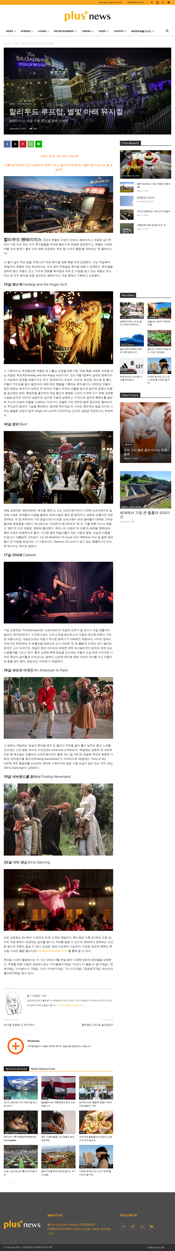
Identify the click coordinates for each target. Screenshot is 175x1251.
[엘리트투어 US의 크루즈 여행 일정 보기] (132, 338)
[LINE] (38, 144)
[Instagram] (157, 2)
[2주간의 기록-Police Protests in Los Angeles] (21, 1122)
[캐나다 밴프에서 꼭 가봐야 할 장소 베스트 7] (21, 1088)
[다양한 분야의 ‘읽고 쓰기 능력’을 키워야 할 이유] (96, 1156)
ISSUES (124, 317)
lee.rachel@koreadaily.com (71, 1005)
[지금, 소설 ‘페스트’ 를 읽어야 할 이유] (21, 1156)
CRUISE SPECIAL (127, 345)
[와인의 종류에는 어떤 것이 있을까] (127, 215)
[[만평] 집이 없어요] (127, 201)
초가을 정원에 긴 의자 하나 (19, 1024)
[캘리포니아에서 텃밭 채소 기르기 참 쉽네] (159, 338)
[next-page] (11, 1182)
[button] (167, 31)
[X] (163, 2)
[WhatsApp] (30, 144)
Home (7, 43)
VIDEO (102, 31)
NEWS (9, 31)
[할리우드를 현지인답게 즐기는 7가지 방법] (58, 1156)
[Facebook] (151, 2)
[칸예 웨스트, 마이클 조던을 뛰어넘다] (132, 366)
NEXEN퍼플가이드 (141, 31)
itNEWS (86, 31)
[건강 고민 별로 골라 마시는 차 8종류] (145, 432)
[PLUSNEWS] (87, 16)
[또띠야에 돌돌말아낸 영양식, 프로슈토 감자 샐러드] (96, 1122)
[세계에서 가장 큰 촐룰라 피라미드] (145, 489)
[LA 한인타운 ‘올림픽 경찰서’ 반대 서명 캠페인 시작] (96, 1088)
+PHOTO (119, 31)
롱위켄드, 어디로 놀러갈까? (97, 1024)
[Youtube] (168, 2)
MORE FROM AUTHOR (43, 1069)
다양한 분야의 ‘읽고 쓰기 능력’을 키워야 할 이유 (158, 379)
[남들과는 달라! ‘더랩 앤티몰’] (159, 310)
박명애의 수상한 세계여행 (131, 507)
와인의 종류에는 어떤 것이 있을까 (153, 211)
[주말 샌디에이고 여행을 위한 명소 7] (145, 164)
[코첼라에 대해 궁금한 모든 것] (127, 228)
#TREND (25, 31)
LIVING (42, 31)
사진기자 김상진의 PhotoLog (16, 1132)
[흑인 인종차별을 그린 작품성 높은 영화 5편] (58, 1122)
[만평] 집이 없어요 (146, 197)
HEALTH (129, 444)
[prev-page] (6, 1182)
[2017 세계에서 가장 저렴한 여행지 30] (127, 187)
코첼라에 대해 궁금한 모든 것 (151, 225)
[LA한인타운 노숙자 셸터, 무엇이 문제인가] (132, 310)
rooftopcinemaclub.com (52, 951)
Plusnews (33, 1040)
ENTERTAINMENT (64, 31)
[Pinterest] (22, 144)
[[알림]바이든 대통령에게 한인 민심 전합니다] (58, 1088)
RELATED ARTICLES (16, 1069)
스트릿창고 (153, 317)
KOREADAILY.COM (136, 2)
